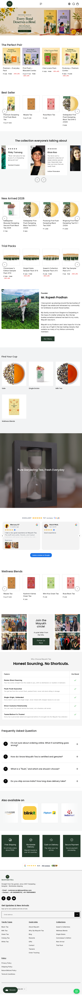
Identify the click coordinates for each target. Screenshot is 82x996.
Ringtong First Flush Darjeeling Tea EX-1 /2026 (70, 223)
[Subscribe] (77, 914)
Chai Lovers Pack (49, 68)
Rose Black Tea (49, 115)
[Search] (73, 3)
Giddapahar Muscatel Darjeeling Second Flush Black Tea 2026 (11, 224)
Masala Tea (27, 115)
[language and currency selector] (69, 3)
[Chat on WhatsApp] (77, 991)
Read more (28, 540)
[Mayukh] (15, 4)
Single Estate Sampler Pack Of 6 (30, 269)
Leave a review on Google (41, 555)
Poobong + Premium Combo (70, 69)
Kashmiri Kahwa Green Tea (29, 595)
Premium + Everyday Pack (11, 69)
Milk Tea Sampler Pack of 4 (69, 269)
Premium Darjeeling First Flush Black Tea (11, 117)
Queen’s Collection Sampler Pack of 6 (50, 269)
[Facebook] (4, 898)
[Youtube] (14, 898)
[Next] (77, 111)
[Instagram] (9, 898)
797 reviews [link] (46, 866)
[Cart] (77, 3)
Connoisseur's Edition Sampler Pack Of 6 (10, 270)
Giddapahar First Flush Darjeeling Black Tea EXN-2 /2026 (69, 118)
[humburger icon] (41, 4)
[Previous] (4, 111)
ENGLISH (20, 989)
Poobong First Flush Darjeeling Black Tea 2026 (51, 223)
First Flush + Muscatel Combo (29, 69)
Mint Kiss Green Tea (51, 594)
